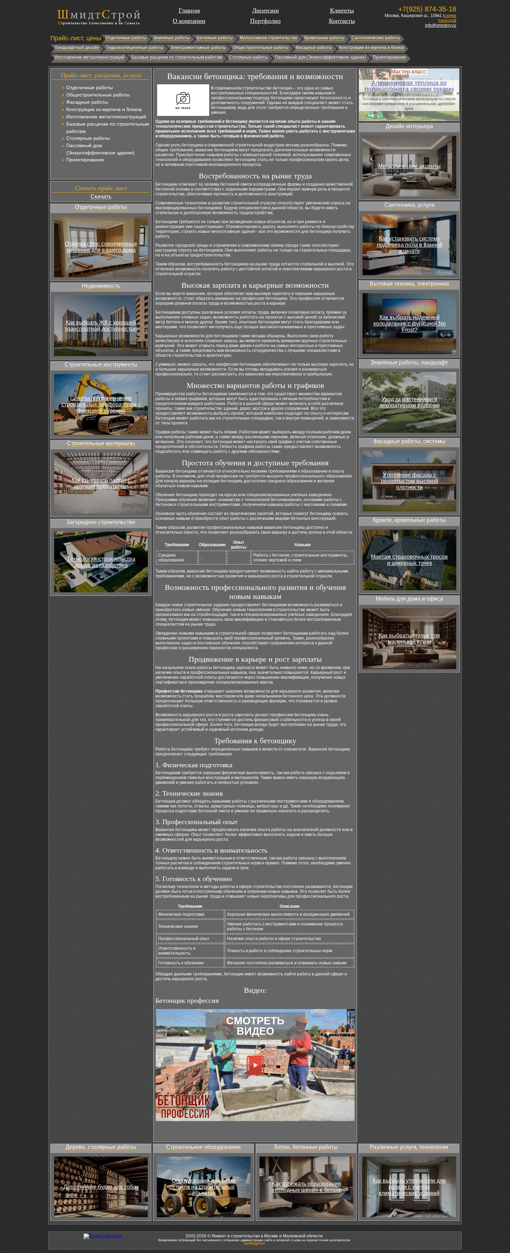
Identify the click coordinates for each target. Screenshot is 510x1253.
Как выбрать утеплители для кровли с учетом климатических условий (409, 1187)
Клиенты (342, 10)
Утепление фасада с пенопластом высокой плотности (409, 481)
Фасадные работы (314, 47)
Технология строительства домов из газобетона (101, 562)
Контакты (342, 20)
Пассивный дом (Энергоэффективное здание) (320, 57)
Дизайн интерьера (409, 126)
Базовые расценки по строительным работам (176, 57)
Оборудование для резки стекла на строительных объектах (204, 1187)
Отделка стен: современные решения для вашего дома (101, 247)
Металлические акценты (409, 166)
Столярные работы (248, 57)
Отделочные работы (125, 37)
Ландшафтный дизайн (76, 47)
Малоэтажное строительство (268, 37)
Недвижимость (101, 286)
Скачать (101, 197)
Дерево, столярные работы (101, 1147)
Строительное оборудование (203, 1147)
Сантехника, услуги (409, 205)
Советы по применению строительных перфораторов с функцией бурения (101, 404)
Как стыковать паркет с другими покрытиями (100, 483)
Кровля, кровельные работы (409, 520)
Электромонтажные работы (198, 47)
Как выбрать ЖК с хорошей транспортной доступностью (101, 326)
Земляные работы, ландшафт (409, 362)
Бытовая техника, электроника (409, 284)
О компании (189, 20)
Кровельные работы (324, 37)
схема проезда (447, 18)
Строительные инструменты (101, 364)
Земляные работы (171, 37)
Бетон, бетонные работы (306, 1147)
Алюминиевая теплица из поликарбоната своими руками (409, 86)
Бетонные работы (215, 37)
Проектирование (389, 57)
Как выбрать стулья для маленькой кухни (409, 639)
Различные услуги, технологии (409, 1147)
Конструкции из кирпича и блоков (371, 47)
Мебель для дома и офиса (409, 599)
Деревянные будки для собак (101, 1187)
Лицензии (265, 10)
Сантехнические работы (375, 37)
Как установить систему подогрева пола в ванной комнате (409, 245)
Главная (189, 10)
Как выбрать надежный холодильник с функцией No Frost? (409, 323)
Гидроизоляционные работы (134, 47)
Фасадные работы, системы (409, 441)
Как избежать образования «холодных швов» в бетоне (306, 1187)
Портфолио (265, 20)
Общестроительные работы (261, 47)
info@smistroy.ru (440, 25)
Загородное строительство (100, 522)
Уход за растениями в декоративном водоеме (409, 402)
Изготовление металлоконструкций (89, 57)
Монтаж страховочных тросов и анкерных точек (409, 560)
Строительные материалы (101, 443)
